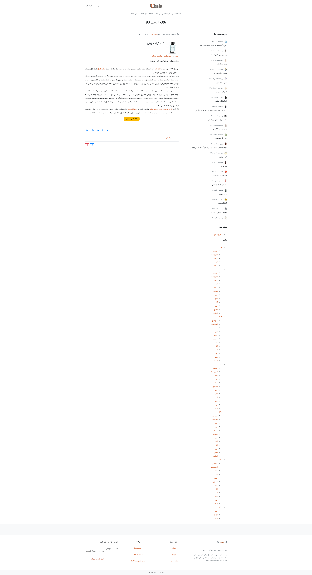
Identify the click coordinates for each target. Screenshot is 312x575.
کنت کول (157, 69)
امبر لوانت (223, 166)
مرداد (216, 265)
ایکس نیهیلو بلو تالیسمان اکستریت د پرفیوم (211, 110)
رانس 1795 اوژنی (221, 82)
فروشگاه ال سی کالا (163, 13)
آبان (216, 298)
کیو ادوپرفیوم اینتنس (219, 184)
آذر (217, 302)
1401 (220, 412)
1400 (220, 459)
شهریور (215, 291)
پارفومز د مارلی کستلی (219, 212)
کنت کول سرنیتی (156, 43)
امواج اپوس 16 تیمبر (220, 128)
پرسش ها (137, 548)
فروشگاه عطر (132, 109)
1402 (220, 364)
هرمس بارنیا (223, 156)
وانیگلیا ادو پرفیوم (220, 101)
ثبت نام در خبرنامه (97, 559)
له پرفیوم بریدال (221, 91)
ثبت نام (89, 5)
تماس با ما (135, 13)
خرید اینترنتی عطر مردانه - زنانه (161, 109)
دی (216, 305)
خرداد (216, 258)
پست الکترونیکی (112, 548)
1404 (220, 269)
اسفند (215, 313)
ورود (97, 5)
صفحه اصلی (176, 13)
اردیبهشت (214, 254)
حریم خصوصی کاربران (138, 560)
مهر (216, 294)
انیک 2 (225, 221)
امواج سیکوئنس (221, 64)
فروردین (215, 251)
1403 (220, 316)
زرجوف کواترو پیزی (220, 73)
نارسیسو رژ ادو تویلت (220, 175)
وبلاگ (151, 13)
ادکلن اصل (101, 69)
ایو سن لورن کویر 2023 (219, 54)
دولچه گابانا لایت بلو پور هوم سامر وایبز (213, 45)
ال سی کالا (154, 34)
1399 (220, 507)
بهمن (216, 309)
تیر (216, 262)
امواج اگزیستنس (221, 138)
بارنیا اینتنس (222, 203)
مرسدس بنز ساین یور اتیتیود (217, 119)
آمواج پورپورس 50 (220, 193)
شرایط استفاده (138, 554)
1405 (220, 247)
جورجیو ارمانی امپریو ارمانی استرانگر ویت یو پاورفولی (208, 147)
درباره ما (144, 13)
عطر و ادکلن (218, 234)
